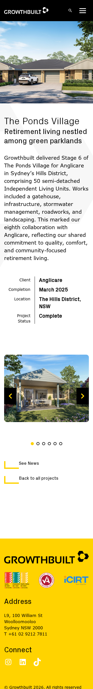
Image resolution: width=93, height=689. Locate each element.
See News (29, 463)
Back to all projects (38, 478)
